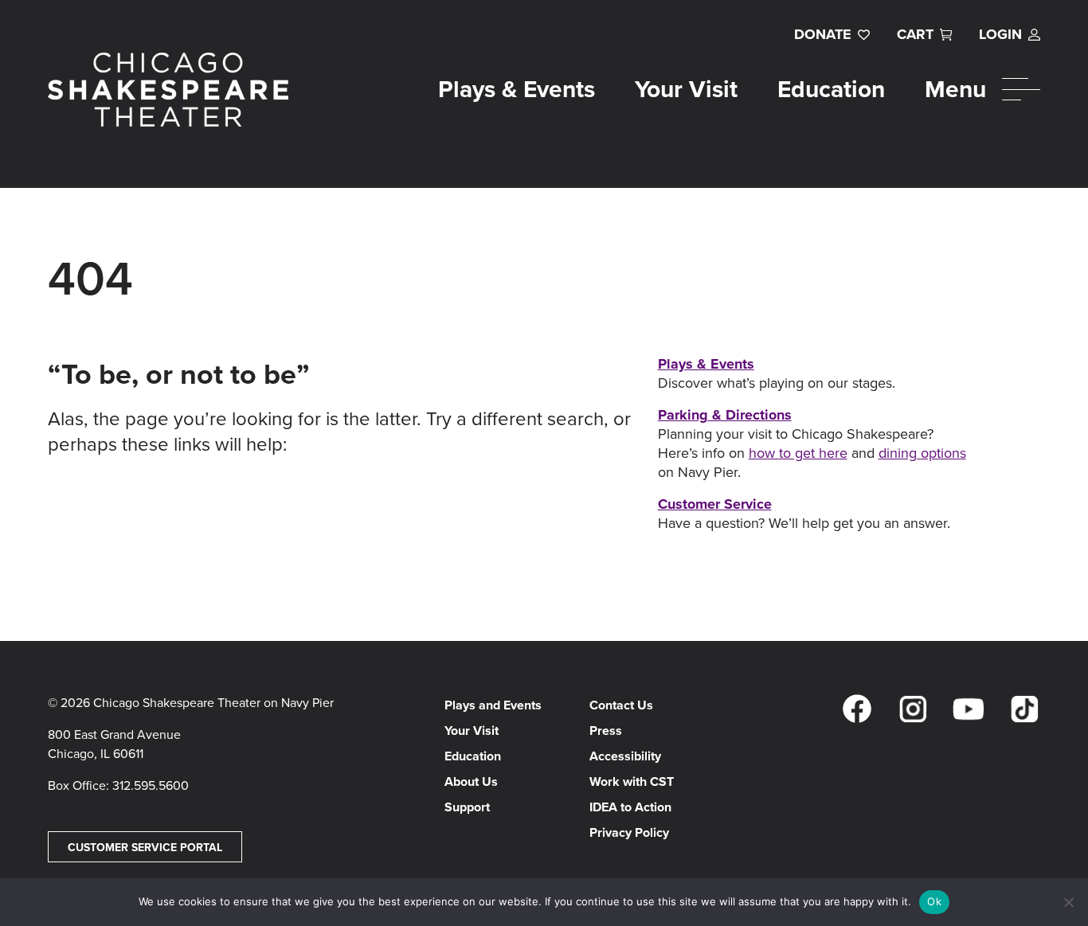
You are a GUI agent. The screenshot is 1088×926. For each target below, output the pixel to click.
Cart (915, 34)
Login (1000, 34)
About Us (471, 781)
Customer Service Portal (145, 847)
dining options (922, 453)
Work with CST (631, 781)
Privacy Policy (629, 832)
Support (467, 807)
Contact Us (621, 705)
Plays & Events (516, 89)
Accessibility (625, 756)
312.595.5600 (150, 785)
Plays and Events (493, 705)
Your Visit (686, 89)
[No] (1068, 902)
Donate (822, 34)
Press (605, 730)
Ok (934, 901)
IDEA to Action (630, 807)
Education (831, 89)
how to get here (798, 453)
